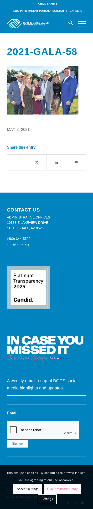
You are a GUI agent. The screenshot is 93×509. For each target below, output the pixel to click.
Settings (47, 499)
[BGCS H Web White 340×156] (38, 23)
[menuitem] (48, 3)
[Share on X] (36, 162)
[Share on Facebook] (17, 162)
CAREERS (76, 10)
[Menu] (79, 23)
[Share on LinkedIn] (56, 162)
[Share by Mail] (76, 162)
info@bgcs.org (18, 244)
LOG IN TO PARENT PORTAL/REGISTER (38, 10)
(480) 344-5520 (19, 239)
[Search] (68, 23)
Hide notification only (62, 489)
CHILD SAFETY (47, 3)
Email (13, 413)
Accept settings (28, 489)
